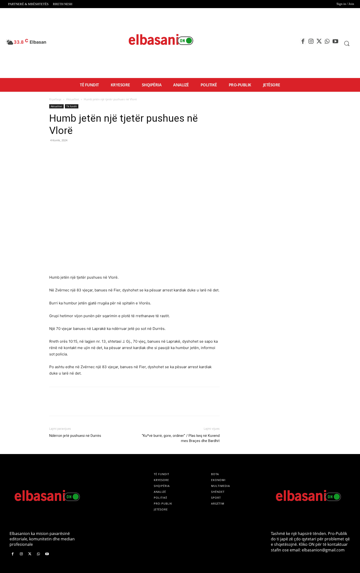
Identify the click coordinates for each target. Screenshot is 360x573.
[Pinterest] (77, 151)
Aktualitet (72, 99)
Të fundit (71, 106)
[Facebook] (303, 41)
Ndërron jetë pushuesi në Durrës (75, 435)
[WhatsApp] (327, 41)
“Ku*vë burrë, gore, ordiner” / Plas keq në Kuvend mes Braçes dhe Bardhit (181, 438)
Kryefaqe (55, 99)
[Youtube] (335, 41)
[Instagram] (311, 41)
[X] (319, 41)
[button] (346, 43)
